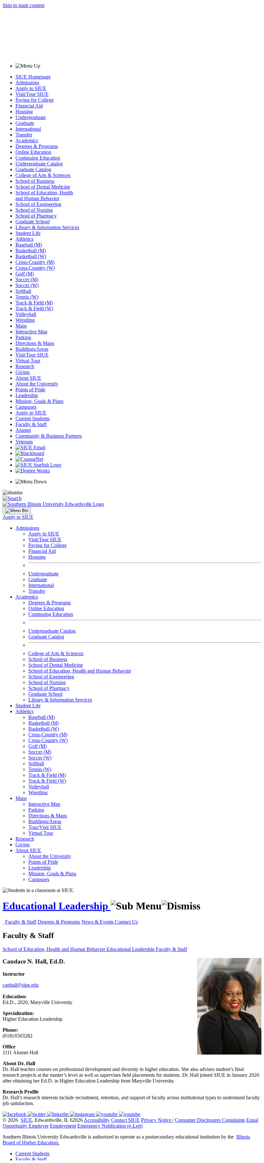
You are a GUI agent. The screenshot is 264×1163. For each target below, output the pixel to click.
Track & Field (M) (34, 302)
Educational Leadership (57, 906)
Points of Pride (30, 389)
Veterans (24, 441)
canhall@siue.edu (21, 985)
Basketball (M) (30, 250)
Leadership (26, 395)
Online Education (33, 152)
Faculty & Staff (31, 424)
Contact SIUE (125, 1120)
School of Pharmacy (36, 216)
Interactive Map (31, 331)
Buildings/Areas (31, 349)
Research (24, 366)
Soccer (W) (27, 285)
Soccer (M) (26, 279)
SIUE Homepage (33, 76)
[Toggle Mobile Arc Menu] (17, 510)
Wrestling (25, 320)
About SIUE (28, 378)
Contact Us (126, 922)
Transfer (23, 134)
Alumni (23, 430)
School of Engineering (38, 204)
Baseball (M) (28, 244)
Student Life (28, 233)
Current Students (32, 418)
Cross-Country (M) (34, 262)
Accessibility (97, 1120)
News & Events (98, 922)
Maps (21, 326)
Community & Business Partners (48, 436)
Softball (23, 291)
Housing (24, 111)
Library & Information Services (47, 227)
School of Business (34, 181)
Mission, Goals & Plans (39, 401)
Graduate (24, 123)
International (28, 129)
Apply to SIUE (30, 88)
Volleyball (25, 314)
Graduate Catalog (33, 169)
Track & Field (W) (34, 308)
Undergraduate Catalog (39, 163)
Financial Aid (29, 105)
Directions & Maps (34, 343)
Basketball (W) (30, 256)
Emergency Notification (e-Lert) (110, 1126)
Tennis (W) (26, 297)
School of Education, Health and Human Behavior (44, 195)
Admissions (27, 82)
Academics (26, 140)
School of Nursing (34, 210)
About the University (36, 383)
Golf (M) (24, 273)
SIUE (26, 1120)
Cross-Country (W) (35, 268)
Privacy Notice (156, 1120)
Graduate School (32, 221)
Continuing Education (37, 158)
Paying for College (34, 100)
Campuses (25, 407)
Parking (23, 337)
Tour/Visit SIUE (44, 827)
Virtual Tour (27, 360)
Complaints (233, 1120)
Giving (22, 372)
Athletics (24, 239)
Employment (63, 1126)
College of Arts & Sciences (43, 175)
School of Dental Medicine (42, 187)
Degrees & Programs (36, 146)
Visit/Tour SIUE (32, 94)
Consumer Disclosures (198, 1120)
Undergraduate (30, 117)
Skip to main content (23, 5)
